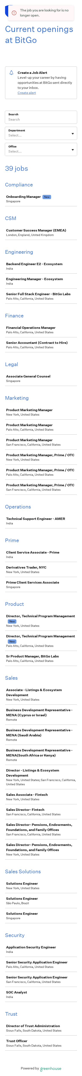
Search (13, 114)
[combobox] (8, 135)
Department (16, 130)
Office (12, 146)
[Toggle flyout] (72, 133)
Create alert (27, 93)
